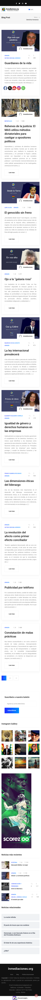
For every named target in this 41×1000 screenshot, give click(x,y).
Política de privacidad (28, 974)
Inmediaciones (28, 49)
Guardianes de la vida (18, 63)
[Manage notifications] (36, 995)
